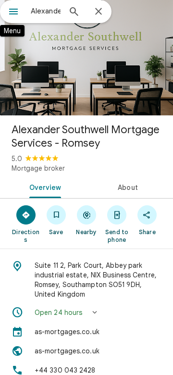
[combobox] (46, 11)
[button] (86, 312)
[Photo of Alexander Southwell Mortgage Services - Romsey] (86, 57)
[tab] (43, 186)
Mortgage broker (38, 168)
